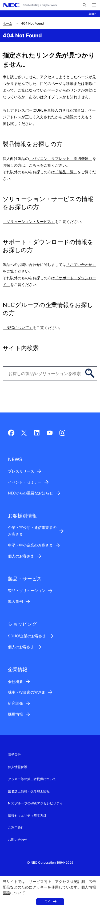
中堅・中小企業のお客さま (30, 545)
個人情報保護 (17, 767)
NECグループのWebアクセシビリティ (35, 803)
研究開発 (15, 703)
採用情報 (15, 714)
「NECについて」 (18, 327)
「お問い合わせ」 (81, 264)
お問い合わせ (17, 840)
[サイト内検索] (84, 5)
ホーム (7, 23)
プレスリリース (21, 471)
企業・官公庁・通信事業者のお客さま (32, 530)
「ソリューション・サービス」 (29, 221)
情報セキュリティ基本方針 (27, 815)
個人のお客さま (21, 556)
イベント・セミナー (25, 482)
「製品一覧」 (66, 172)
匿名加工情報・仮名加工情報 (29, 791)
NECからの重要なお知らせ (30, 493)
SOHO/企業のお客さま (27, 636)
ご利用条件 (16, 828)
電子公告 (14, 755)
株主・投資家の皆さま (26, 692)
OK (47, 901)
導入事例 (15, 601)
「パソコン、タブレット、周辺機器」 (60, 158)
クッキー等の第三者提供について (32, 779)
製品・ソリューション (26, 590)
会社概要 (15, 681)
